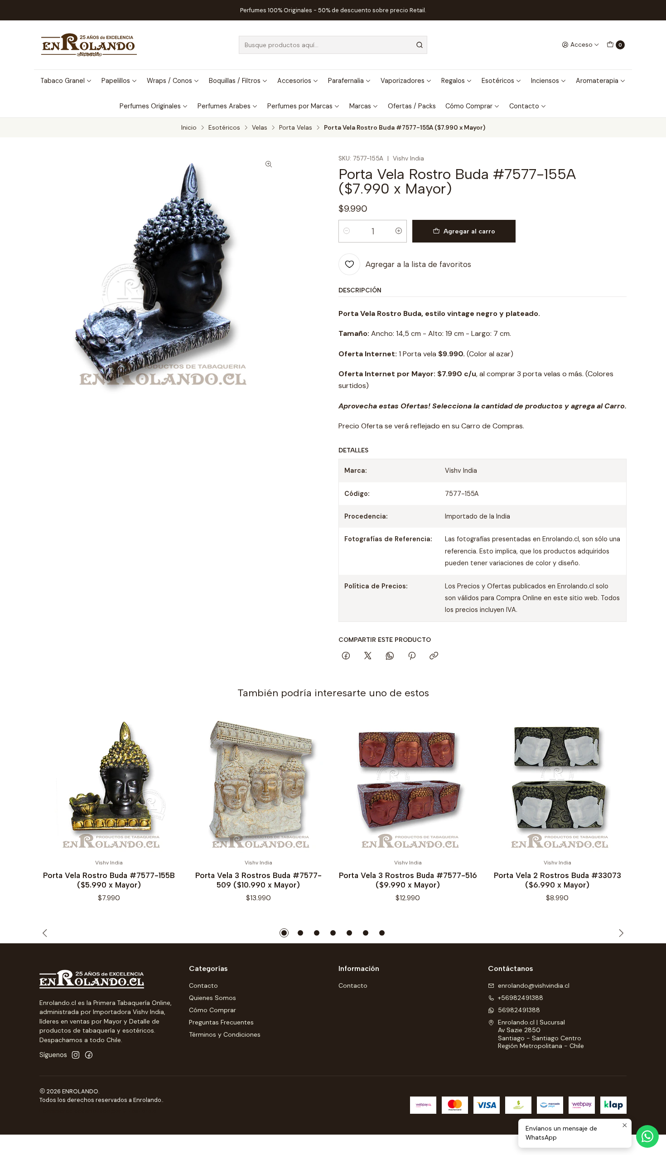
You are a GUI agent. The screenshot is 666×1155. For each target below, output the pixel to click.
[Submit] (419, 45)
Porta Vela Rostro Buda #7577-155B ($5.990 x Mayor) (109, 880)
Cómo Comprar (468, 106)
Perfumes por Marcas (300, 106)
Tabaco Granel (62, 81)
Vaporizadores (403, 81)
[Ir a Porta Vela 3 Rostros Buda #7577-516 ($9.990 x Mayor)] (407, 783)
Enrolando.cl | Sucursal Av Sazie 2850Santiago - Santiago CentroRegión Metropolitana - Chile (541, 1034)
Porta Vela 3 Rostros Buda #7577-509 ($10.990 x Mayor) (258, 880)
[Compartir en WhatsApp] (389, 656)
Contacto (524, 106)
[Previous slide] (46, 932)
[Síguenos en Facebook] (88, 1054)
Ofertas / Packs (412, 106)
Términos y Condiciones (225, 1034)
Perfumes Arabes (224, 106)
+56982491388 (520, 998)
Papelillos (115, 81)
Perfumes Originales (150, 106)
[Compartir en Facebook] (345, 656)
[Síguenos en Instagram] (75, 1054)
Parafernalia (346, 81)
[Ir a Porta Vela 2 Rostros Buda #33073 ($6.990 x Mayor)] (557, 783)
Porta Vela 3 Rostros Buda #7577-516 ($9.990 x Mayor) (408, 880)
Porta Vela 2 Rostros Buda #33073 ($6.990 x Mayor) (557, 880)
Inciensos (545, 81)
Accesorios (294, 81)
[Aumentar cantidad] (398, 231)
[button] (284, 932)
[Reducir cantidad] (346, 231)
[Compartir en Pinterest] (412, 656)
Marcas (360, 106)
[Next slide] (620, 932)
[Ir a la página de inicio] (89, 44)
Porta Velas (295, 128)
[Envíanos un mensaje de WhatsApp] (647, 1136)
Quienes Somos (212, 998)
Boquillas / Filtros (235, 81)
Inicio (189, 128)
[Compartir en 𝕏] (368, 656)
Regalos (453, 81)
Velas (259, 128)
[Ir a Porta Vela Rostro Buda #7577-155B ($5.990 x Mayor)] (108, 783)
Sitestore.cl (140, 1111)
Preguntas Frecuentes (221, 1022)
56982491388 (519, 1010)
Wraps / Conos (169, 81)
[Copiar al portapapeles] (433, 656)
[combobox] (333, 45)
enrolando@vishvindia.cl (533, 985)
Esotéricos (498, 81)
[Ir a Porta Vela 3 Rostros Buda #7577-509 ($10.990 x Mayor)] (258, 783)
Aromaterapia (597, 81)
